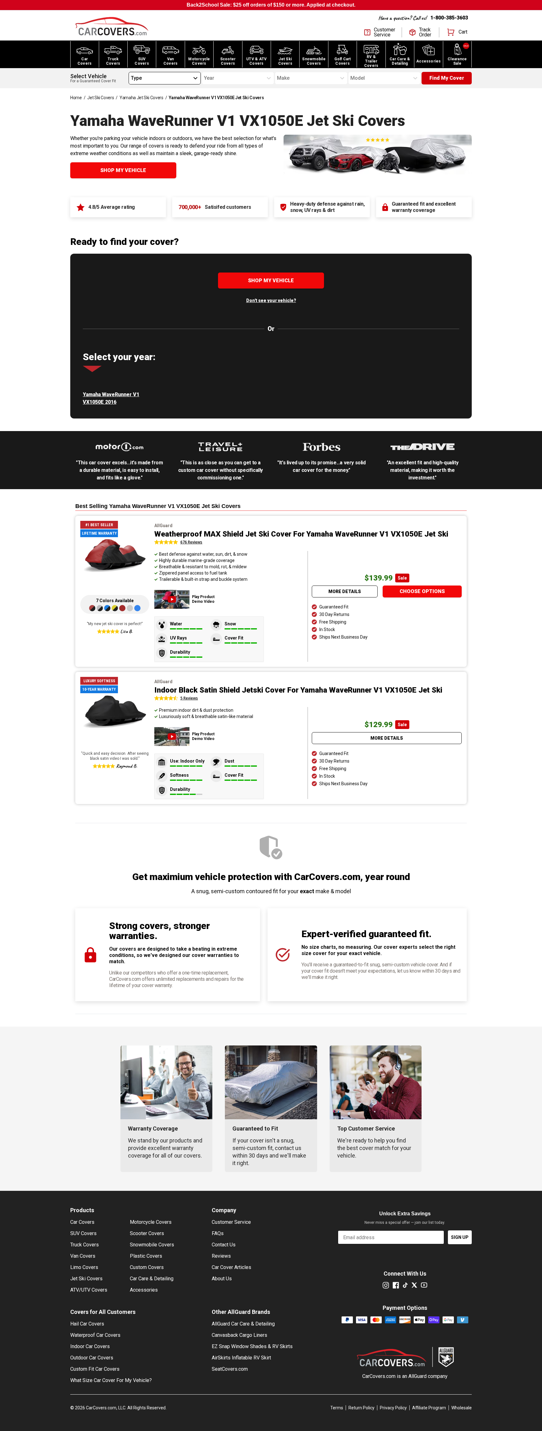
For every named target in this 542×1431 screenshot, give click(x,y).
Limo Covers (84, 1267)
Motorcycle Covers (151, 1222)
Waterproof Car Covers (95, 1335)
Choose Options (422, 591)
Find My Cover (446, 78)
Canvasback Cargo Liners (239, 1335)
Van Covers (82, 1256)
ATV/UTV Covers (88, 1290)
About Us (222, 1279)
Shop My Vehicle (123, 170)
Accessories (144, 1290)
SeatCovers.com (230, 1369)
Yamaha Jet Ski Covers (141, 97)
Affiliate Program (429, 1407)
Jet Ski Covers (100, 97)
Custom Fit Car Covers (95, 1369)
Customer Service (231, 1222)
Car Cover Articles (231, 1267)
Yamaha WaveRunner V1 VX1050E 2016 (111, 398)
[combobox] (130, 78)
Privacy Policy (393, 1407)
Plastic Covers (146, 1256)
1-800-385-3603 (449, 18)
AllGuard (417, 1376)
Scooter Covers (147, 1233)
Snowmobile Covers (152, 1245)
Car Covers (82, 1222)
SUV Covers (83, 1233)
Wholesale (461, 1407)
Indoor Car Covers (90, 1346)
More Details (344, 591)
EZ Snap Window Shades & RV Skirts (252, 1346)
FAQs (218, 1233)
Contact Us (224, 1245)
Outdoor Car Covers (91, 1358)
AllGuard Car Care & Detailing (243, 1324)
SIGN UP (460, 1237)
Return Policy (361, 1407)
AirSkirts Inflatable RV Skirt (241, 1358)
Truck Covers (84, 1245)
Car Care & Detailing (151, 1279)
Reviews (221, 1256)
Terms (336, 1407)
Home (76, 97)
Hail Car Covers (87, 1324)
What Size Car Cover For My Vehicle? (111, 1380)
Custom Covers (147, 1267)
